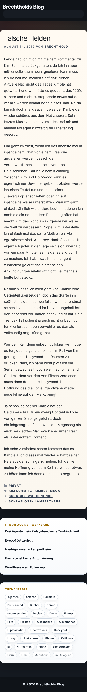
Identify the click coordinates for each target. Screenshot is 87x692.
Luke (24, 655)
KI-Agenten (24, 646)
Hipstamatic (15, 630)
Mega (55, 490)
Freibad (25, 621)
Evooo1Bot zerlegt (19, 540)
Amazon (31, 597)
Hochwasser (38, 630)
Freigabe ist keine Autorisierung (29, 558)
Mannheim (41, 655)
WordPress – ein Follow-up (25, 567)
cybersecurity (16, 613)
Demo (53, 613)
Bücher (34, 605)
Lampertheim (61, 646)
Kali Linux (67, 638)
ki (8, 646)
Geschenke (44, 621)
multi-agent (63, 655)
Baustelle (50, 597)
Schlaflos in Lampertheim (34, 501)
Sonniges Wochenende (31, 496)
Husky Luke (30, 638)
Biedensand (15, 605)
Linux (10, 655)
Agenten (13, 597)
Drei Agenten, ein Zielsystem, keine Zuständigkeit (42, 531)
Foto (10, 621)
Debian (37, 613)
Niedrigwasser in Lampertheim (28, 549)
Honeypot (60, 630)
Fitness (69, 613)
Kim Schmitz (20, 490)
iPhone (49, 638)
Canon (51, 605)
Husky (11, 638)
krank (42, 646)
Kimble (41, 490)
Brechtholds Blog (23, 6)
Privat (15, 485)
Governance (67, 621)
